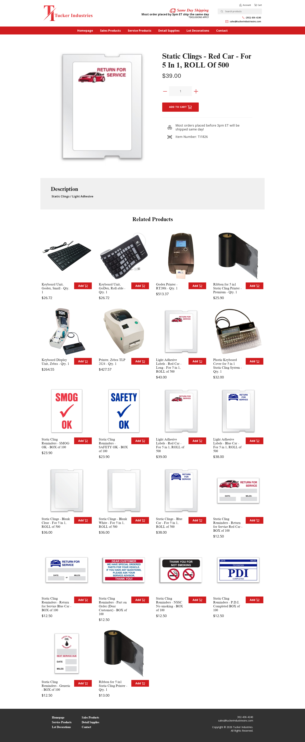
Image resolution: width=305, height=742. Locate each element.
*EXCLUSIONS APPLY (199, 17)
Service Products (139, 31)
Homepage (85, 31)
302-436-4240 (245, 717)
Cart (260, 5)
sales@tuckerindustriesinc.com (245, 21)
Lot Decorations (198, 31)
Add (81, 286)
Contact (222, 31)
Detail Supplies (169, 31)
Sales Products (110, 31)
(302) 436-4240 (253, 17)
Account (247, 5)
